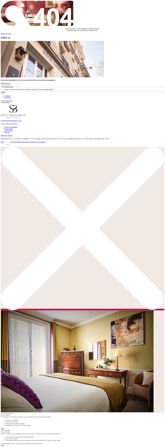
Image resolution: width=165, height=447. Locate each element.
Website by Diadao (6, 135)
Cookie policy (9, 130)
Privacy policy (9, 129)
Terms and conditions (11, 127)
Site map (7, 132)
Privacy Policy (48, 89)
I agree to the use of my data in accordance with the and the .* (29, 89)
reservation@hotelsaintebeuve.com (11, 120)
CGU (37, 89)
